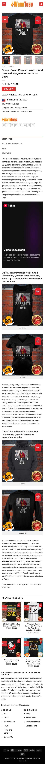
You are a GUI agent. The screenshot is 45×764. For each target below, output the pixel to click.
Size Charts (31, 718)
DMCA (6, 718)
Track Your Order (33, 722)
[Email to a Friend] (16, 125)
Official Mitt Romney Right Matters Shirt (11, 661)
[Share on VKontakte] (25, 125)
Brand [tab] (4, 148)
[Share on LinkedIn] (29, 125)
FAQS (6, 726)
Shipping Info (31, 726)
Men (17, 111)
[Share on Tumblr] (33, 125)
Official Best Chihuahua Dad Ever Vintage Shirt (11, 625)
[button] (4, 4)
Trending (17, 108)
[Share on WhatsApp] (4, 125)
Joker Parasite (11, 111)
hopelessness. (28, 402)
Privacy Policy (9, 722)
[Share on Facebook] (8, 125)
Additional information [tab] (12, 144)
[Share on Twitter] (12, 125)
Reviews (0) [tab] (6, 153)
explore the (23, 174)
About (6, 714)
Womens (24, 108)
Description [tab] (7, 139)
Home (4, 66)
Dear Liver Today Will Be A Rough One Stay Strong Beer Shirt (33, 662)
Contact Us (8, 737)
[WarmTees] (10, 119)
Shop (28, 714)
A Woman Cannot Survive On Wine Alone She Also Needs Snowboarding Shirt (33, 627)
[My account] (41, 4)
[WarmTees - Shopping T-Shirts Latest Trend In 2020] (22, 4)
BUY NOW (8, 89)
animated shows (8, 561)
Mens (11, 66)
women (29, 111)
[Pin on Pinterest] (20, 125)
